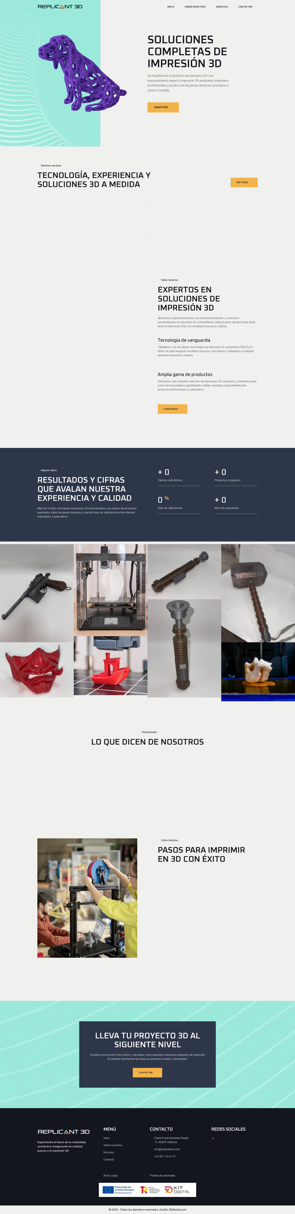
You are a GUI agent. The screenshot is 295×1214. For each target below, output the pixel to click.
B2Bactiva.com (177, 1210)
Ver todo (242, 182)
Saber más (161, 107)
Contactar (245, 7)
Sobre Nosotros (195, 7)
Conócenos (170, 409)
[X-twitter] (221, 1138)
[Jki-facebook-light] (212, 1138)
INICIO (170, 7)
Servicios (222, 7)
